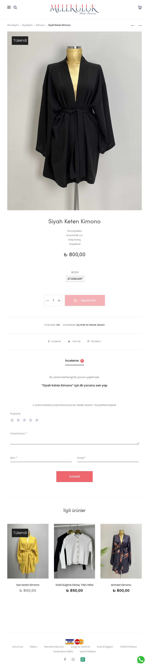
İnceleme (74, 361)
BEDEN (75, 272)
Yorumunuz (18, 433)
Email (81, 458)
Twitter (76, 341)
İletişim (33, 646)
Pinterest (96, 341)
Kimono (40, 25)
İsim (13, 458)
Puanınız (15, 413)
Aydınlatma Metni (63, 651)
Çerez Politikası (88, 651)
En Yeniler (91, 325)
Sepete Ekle (88, 300)
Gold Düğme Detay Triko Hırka (74, 585)
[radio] (75, 279)
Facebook (56, 341)
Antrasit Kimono (121, 585)
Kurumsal (17, 646)
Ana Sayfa (13, 25)
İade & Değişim (105, 646)
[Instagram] (73, 659)
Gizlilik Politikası (128, 646)
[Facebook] (65, 659)
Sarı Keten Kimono (27, 585)
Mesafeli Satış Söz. (54, 646)
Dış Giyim (27, 25)
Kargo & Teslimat (80, 646)
